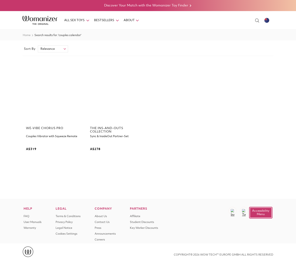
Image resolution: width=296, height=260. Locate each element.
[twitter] (244, 211)
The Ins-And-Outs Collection (106, 130)
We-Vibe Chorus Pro (44, 128)
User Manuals (32, 222)
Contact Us (102, 222)
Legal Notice (64, 228)
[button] (260, 213)
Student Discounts (142, 222)
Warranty (30, 228)
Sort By (30, 49)
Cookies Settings (66, 234)
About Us (101, 216)
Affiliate (135, 216)
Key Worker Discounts (144, 228)
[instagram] (233, 211)
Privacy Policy (64, 222)
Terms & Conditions (68, 216)
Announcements (105, 234)
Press (98, 228)
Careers (100, 239)
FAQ (26, 216)
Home (27, 35)
